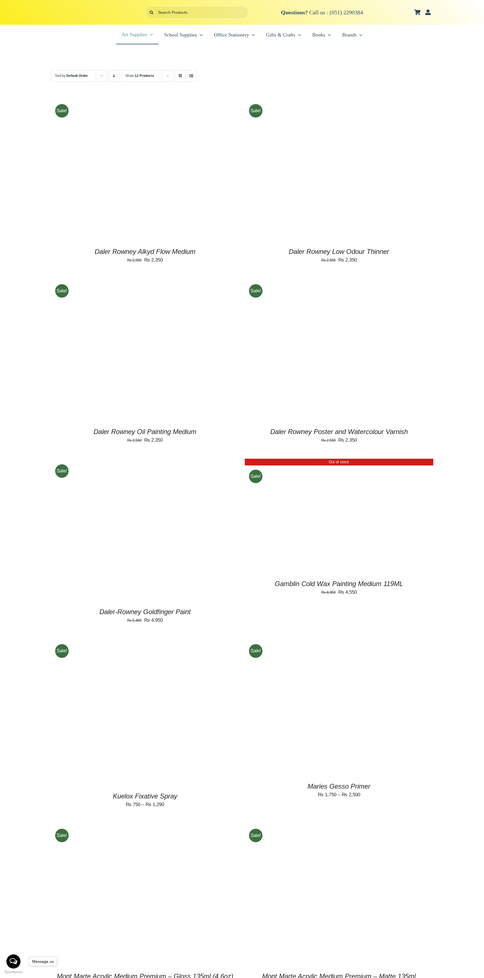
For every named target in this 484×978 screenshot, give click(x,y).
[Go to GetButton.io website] (13, 972)
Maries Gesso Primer (339, 786)
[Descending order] (114, 76)
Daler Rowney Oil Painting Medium (145, 431)
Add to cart (105, 170)
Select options (105, 530)
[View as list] (191, 75)
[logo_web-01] (84, 9)
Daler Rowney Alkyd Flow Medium (145, 251)
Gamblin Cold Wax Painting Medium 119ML (339, 583)
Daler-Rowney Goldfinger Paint (145, 612)
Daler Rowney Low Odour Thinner (339, 251)
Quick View (138, 170)
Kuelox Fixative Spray (145, 796)
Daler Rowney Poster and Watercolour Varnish (339, 431)
